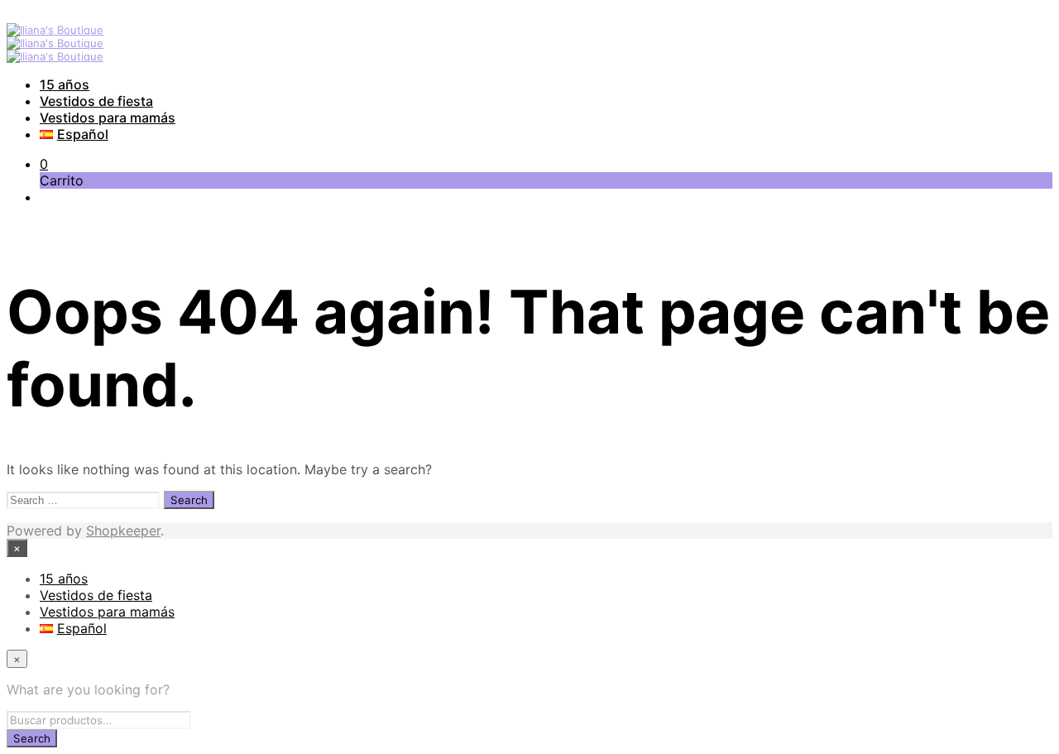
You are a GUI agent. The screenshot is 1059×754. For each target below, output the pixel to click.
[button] (44, 164)
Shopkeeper (123, 530)
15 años (64, 84)
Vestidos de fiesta (96, 101)
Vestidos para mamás (107, 117)
